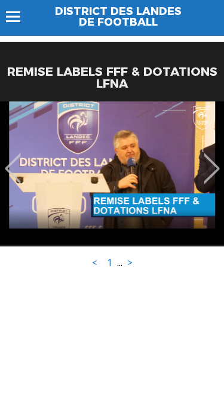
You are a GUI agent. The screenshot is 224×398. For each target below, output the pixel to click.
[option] (112, 173)
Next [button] (211, 160)
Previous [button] (12, 160)
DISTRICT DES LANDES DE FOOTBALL (118, 17)
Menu (19, 17)
